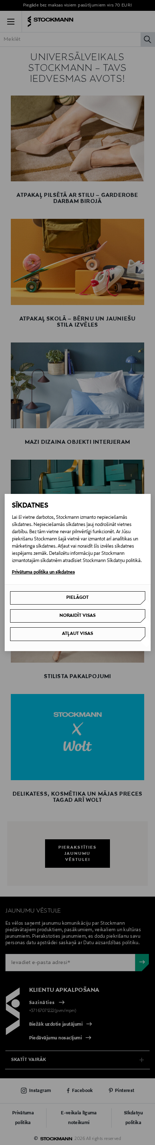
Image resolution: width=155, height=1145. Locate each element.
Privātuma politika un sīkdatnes (43, 572)
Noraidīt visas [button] (77, 615)
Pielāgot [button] (77, 597)
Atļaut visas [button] (77, 633)
